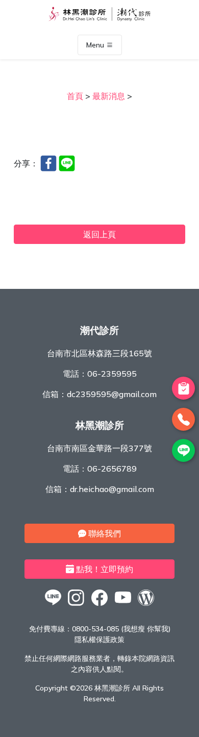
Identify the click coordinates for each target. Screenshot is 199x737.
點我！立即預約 (103, 569)
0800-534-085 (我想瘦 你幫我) (121, 628)
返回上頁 (99, 234)
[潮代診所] (53, 605)
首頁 (75, 96)
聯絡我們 (103, 533)
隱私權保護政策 (99, 639)
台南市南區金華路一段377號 (99, 448)
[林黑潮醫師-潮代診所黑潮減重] (76, 605)
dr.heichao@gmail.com (112, 489)
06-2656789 (112, 468)
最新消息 (108, 96)
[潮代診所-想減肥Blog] (146, 605)
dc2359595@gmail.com (112, 394)
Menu (96, 45)
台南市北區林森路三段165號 (99, 353)
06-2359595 (112, 373)
